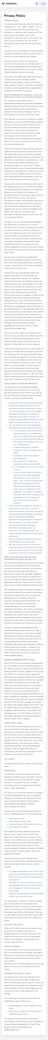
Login (43, 3)
